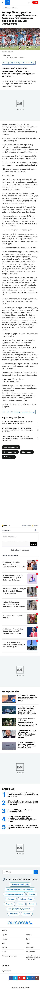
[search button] (36, 872)
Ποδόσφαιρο (8, 457)
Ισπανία (32, 894)
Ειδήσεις (7, 8)
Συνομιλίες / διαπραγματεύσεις (20, 909)
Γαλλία (31, 904)
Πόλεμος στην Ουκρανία (14, 894)
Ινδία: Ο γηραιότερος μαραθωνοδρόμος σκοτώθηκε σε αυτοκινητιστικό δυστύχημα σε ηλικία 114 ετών (17, 438)
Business (4, 939)
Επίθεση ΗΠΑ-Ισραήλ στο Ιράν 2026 (20, 889)
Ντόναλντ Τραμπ (26, 899)
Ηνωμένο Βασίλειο (11, 447)
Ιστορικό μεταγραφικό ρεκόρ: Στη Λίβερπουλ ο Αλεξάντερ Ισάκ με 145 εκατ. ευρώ (17, 422)
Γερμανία (9, 904)
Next (3, 943)
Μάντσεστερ (26, 452)
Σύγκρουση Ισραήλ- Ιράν (20, 884)
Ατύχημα (11, 899)
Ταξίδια (4, 947)
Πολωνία (26, 914)
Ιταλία (21, 904)
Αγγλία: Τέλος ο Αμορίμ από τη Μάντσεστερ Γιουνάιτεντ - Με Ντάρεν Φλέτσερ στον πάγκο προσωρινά (17, 430)
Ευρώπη (4, 935)
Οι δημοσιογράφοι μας (9, 956)
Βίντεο (4, 951)
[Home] (2, 8)
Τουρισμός (14, 914)
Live (35, 2)
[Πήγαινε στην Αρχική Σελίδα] (7, 2)
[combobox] (20, 872)
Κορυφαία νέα (10, 691)
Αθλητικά (15, 8)
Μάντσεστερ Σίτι (10, 452)
